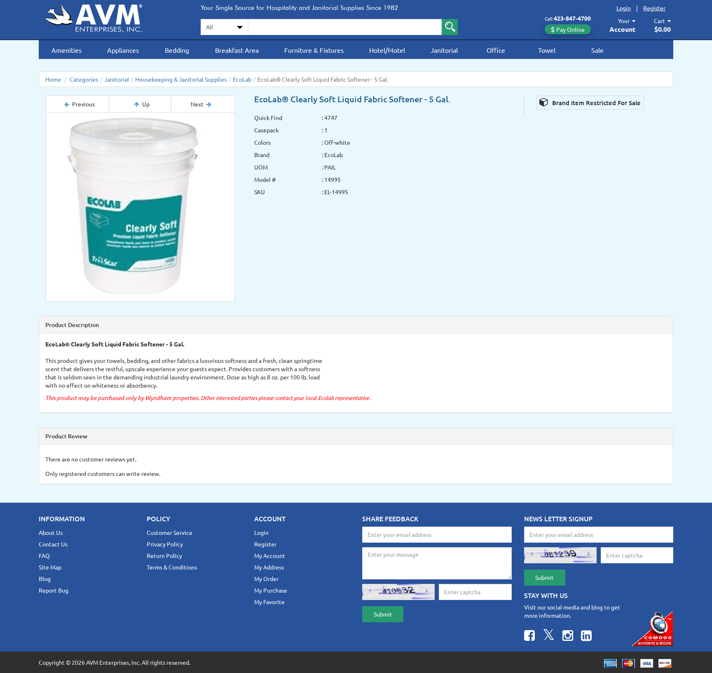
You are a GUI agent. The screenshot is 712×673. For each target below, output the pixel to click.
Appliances (123, 50)
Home (53, 79)
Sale (597, 50)
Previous (83, 104)
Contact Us (53, 544)
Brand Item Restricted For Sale (595, 103)
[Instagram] (567, 636)
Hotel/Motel (387, 50)
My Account (269, 555)
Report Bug (53, 590)
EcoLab (242, 79)
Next (197, 104)
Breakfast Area (237, 50)
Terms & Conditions (172, 567)
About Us (51, 532)
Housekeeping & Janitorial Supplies (181, 79)
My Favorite (269, 601)
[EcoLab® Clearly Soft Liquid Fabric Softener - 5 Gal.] (140, 207)
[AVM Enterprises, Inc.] (100, 17)
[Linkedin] (586, 636)
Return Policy (164, 555)
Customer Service (169, 532)
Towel (546, 50)
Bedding (177, 50)
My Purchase (270, 590)
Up (146, 104)
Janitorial (444, 50)
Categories (84, 79)
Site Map (50, 567)
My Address (269, 567)
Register (654, 8)
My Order (266, 578)
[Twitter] (549, 636)
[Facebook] (529, 636)
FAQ (44, 555)
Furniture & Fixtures (314, 50)
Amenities (67, 50)
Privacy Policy (165, 544)
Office (496, 50)
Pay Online (570, 29)
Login (623, 8)
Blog (45, 578)
